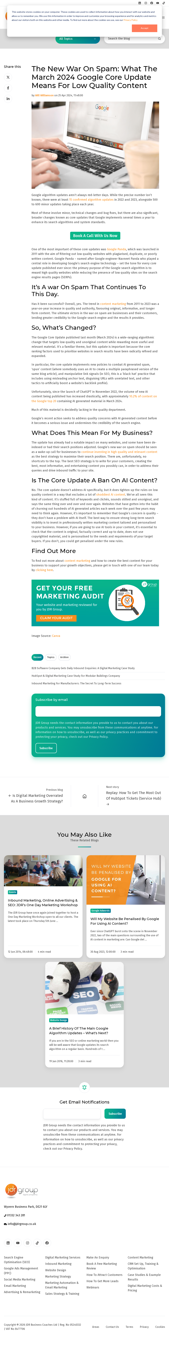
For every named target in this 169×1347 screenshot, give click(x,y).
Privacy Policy (130, 20)
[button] (163, 17)
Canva (56, 636)
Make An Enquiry (97, 1257)
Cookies (160, 1326)
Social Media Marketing (19, 1279)
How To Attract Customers (104, 1275)
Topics (50, 657)
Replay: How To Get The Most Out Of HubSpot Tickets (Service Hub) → (133, 798)
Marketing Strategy (58, 1276)
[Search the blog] (159, 38)
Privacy (144, 1326)
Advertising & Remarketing (22, 1292)
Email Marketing (15, 1286)
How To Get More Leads (102, 1281)
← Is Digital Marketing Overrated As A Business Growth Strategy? (35, 798)
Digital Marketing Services (62, 1257)
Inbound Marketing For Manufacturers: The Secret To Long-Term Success (76, 683)
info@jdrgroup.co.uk (21, 1224)
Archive (64, 657)
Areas (95, 1326)
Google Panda (116, 249)
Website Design (55, 1270)
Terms (129, 1326)
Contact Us (112, 1326)
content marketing (113, 304)
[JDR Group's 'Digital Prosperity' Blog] (84, 796)
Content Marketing (140, 1257)
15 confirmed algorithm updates (91, 199)
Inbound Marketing (58, 1264)
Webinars (92, 1287)
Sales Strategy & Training (62, 1294)
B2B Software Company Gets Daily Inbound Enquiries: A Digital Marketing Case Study (83, 668)
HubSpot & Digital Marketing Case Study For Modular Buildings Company (76, 675)
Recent (37, 657)
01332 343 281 (15, 1215)
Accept (144, 28)
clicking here (44, 570)
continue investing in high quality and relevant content (119, 452)
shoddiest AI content (110, 494)
